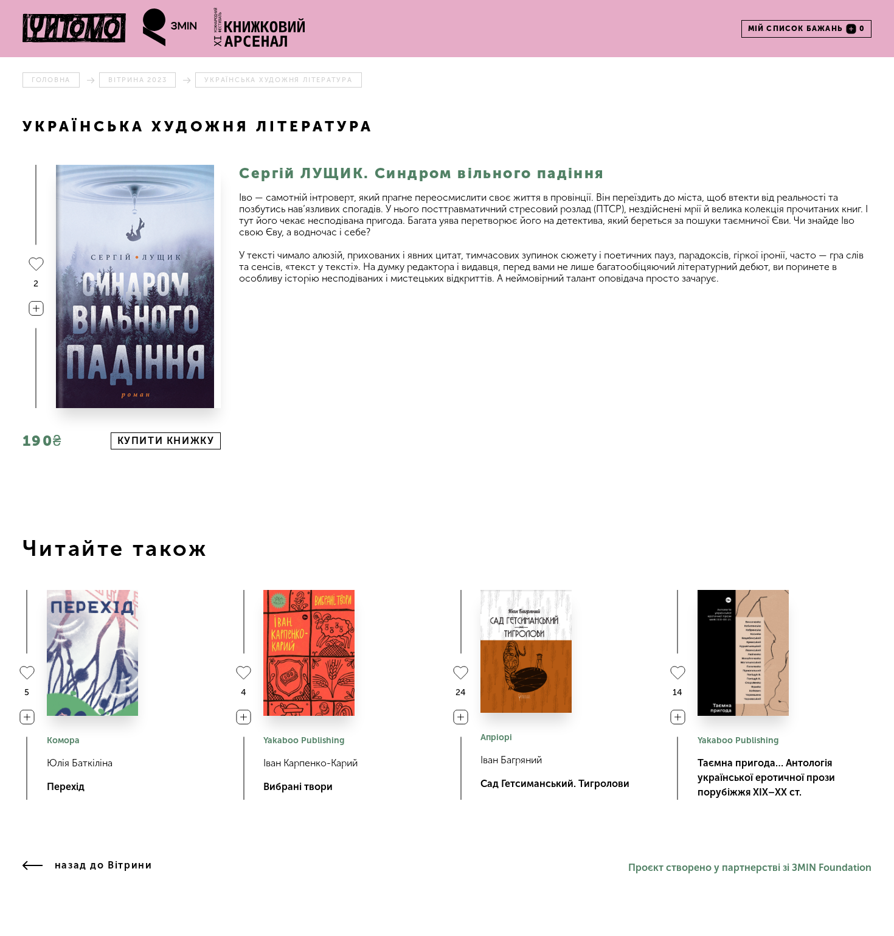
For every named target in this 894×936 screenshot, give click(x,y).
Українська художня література (278, 80)
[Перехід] (92, 653)
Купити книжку (166, 440)
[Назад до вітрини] (33, 868)
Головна (51, 80)
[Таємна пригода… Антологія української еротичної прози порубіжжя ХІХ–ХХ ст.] (743, 653)
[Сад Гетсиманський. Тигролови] (526, 651)
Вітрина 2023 (137, 80)
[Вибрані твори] (309, 653)
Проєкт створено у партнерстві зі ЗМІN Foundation (749, 867)
